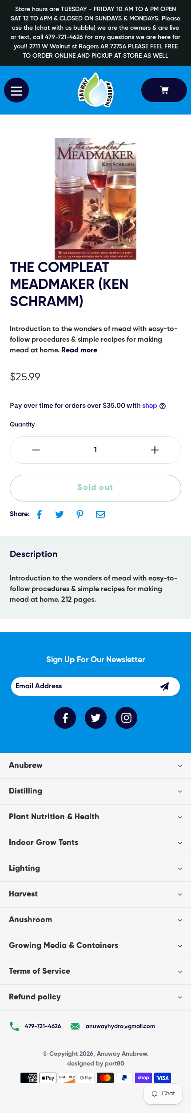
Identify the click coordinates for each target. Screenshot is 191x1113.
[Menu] (16, 90)
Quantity (22, 425)
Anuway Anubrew (122, 1054)
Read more (79, 350)
